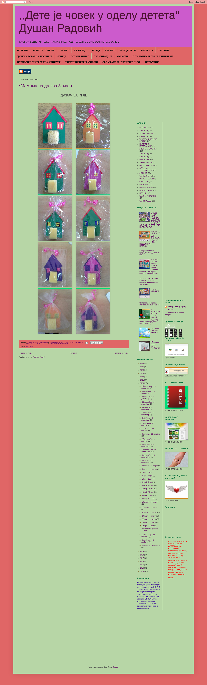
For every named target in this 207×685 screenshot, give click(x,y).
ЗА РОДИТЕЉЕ (128, 50)
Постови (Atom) (39, 357)
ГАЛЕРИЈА (147, 50)
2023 (142, 373)
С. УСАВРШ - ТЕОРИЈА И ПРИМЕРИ (153, 56)
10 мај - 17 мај (147, 492)
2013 (142, 571)
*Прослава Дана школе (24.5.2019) (155, 345)
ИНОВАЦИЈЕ (152, 62)
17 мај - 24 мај (147, 489)
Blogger (116, 667)
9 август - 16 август (149, 469)
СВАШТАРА (144, 182)
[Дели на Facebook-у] (99, 342)
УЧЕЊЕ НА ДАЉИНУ (148, 149)
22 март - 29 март (149, 519)
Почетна (73, 353)
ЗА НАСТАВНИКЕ (146, 133)
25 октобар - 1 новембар (147, 419)
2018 (142, 555)
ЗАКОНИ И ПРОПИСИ (148, 196)
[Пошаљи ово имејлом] (91, 342)
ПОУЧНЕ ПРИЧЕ (80, 56)
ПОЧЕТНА (23, 50)
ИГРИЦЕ (61, 56)
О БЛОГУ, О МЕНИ (43, 50)
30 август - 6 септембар (146, 462)
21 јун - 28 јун (147, 476)
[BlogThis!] (94, 342)
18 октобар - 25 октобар (147, 424)
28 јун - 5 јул (147, 472)
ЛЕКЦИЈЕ (143, 173)
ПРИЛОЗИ (163, 50)
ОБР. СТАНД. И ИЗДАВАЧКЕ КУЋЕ (121, 62)
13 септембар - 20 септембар (148, 451)
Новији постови (26, 353)
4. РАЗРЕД (110, 50)
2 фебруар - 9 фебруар (151, 545)
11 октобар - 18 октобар (147, 430)
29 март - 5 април (149, 516)
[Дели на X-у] (96, 342)
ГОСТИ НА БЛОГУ (146, 165)
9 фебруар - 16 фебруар (147, 541)
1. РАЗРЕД (64, 50)
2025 (142, 367)
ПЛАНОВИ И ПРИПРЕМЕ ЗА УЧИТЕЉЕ (39, 62)
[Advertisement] (162, 98)
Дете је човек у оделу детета (177, 308)
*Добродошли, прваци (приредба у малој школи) (149, 304)
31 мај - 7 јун (147, 482)
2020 (142, 383)
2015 (142, 565)
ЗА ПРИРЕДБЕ (145, 201)
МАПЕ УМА (143, 184)
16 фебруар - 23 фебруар (148, 536)
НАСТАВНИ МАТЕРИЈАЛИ (145, 145)
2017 (142, 558)
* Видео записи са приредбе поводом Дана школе (149, 253)
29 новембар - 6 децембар (147, 398)
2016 (142, 562)
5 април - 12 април (149, 513)
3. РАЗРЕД (94, 50)
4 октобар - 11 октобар (151, 434)
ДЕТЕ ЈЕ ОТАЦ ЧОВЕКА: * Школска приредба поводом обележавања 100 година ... (149, 281)
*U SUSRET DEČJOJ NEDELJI (155, 331)
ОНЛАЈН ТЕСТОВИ (147, 179)
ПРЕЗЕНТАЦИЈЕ (103, 56)
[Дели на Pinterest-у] (102, 342)
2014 (142, 568)
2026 (142, 364)
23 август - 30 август (150, 466)
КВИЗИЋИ (122, 56)
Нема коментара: (76, 343)
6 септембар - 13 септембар (148, 456)
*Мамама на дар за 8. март (46, 85)
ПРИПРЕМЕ (144, 160)
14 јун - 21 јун (147, 479)
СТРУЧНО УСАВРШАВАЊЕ (146, 169)
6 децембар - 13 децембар (148, 392)
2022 (142, 377)
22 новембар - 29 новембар (148, 403)
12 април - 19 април (150, 507)
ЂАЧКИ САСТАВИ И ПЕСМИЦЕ (34, 56)
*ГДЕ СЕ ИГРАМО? (155, 290)
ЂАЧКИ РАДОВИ (146, 162)
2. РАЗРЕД (79, 50)
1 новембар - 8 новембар (147, 414)
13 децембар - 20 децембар (148, 387)
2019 (142, 552)
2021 (142, 380)
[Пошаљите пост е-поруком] (86, 343)
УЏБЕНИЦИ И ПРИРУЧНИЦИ (81, 62)
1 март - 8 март (148, 526)
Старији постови (121, 353)
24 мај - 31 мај (147, 486)
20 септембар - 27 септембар (148, 445)
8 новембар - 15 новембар (147, 408)
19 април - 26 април (150, 502)
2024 (142, 370)
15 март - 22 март (149, 522)
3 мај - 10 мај (147, 495)
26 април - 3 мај (148, 499)
